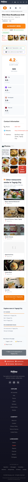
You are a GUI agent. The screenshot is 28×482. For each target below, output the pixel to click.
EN (15, 2)
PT (26, 2)
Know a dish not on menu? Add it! (15, 51)
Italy (14, 395)
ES (18, 2)
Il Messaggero (13, 467)
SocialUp (24, 469)
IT (12, 2)
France (14, 398)
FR (20, 2)
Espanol (14, 448)
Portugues (14, 457)
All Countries (14, 392)
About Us (14, 420)
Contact (14, 423)
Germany (14, 404)
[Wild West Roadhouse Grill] (4, 38)
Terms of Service (14, 429)
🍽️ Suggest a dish (8, 341)
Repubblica (6, 467)
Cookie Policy (14, 432)
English (14, 445)
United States (14, 407)
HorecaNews (20, 467)
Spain (14, 401)
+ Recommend (6, 32)
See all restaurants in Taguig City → (14, 297)
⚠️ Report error (18, 341)
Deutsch (14, 454)
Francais (14, 451)
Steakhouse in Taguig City (10, 315)
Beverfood (4, 469)
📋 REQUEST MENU (14, 26)
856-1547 (17, 126)
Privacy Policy (14, 426)
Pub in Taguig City (8, 320)
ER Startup (18, 469)
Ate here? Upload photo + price (15, 48)
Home (3, 11)
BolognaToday (11, 469)
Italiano (14, 442)
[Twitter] (18, 382)
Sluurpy (14, 410)
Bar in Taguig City (8, 318)
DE (23, 2)
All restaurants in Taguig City (11, 328)
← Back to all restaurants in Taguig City (14, 352)
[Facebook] (10, 382)
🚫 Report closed (8, 344)
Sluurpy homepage (8, 331)
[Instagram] (14, 382)
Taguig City (7, 11)
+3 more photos (22, 169)
